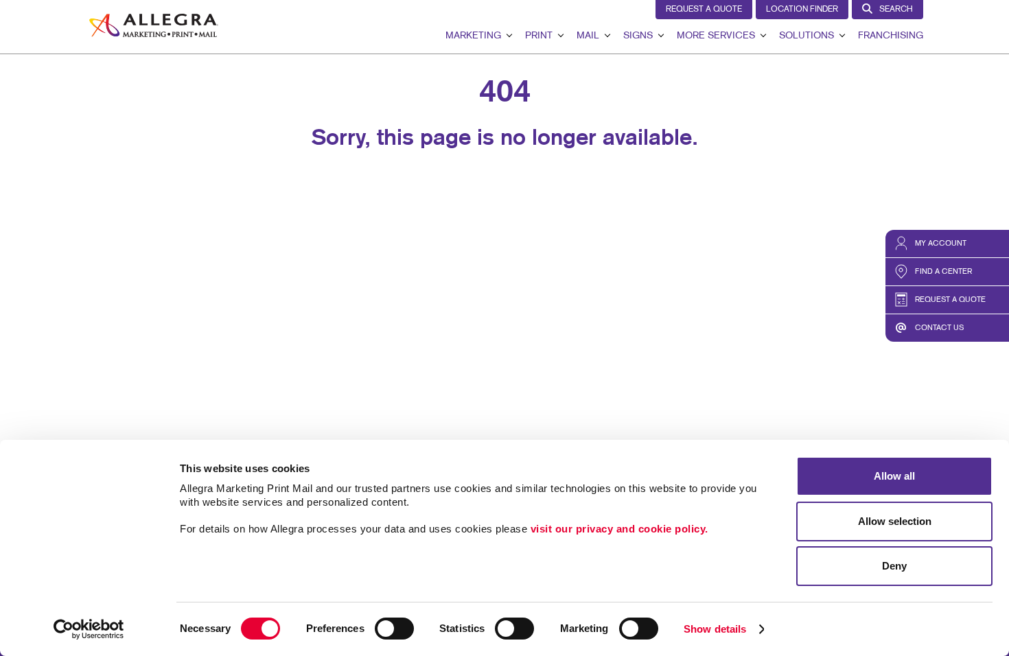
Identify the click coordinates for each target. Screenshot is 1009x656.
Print (539, 36)
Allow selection (894, 521)
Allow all (894, 476)
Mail (588, 36)
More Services (716, 36)
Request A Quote (704, 9)
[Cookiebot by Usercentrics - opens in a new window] (89, 629)
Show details (715, 629)
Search (896, 9)
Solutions (806, 36)
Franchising (890, 36)
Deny (894, 566)
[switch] (394, 629)
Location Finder (802, 9)
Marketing (473, 36)
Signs (638, 36)
